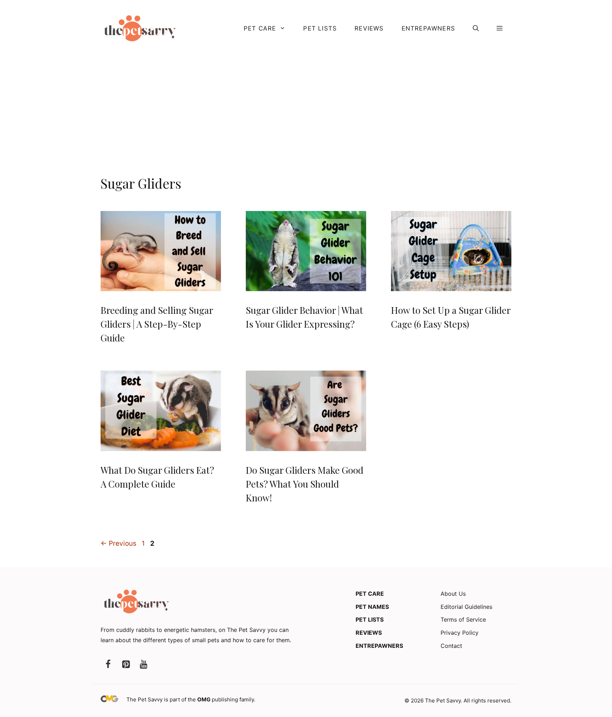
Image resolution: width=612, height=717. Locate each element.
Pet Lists (320, 28)
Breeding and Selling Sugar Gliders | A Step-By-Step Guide (157, 324)
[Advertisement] (306, 120)
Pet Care (260, 28)
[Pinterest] (125, 664)
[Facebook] (108, 664)
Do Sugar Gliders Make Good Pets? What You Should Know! (304, 484)
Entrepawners (428, 28)
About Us (453, 593)
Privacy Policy (459, 632)
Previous (118, 543)
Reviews (369, 28)
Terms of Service (463, 619)
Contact (451, 645)
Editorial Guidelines (466, 606)
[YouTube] (143, 664)
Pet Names (372, 606)
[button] (476, 28)
